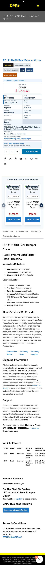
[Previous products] (4, 205)
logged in (18, 499)
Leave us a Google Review (15, 510)
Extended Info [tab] (22, 231)
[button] (13, 219)
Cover (6, 138)
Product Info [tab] (8, 231)
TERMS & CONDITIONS (12, 537)
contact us (34, 428)
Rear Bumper (26, 138)
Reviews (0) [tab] (36, 231)
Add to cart (32, 151)
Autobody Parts (14, 138)
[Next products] (41, 205)
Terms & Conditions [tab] (11, 236)
